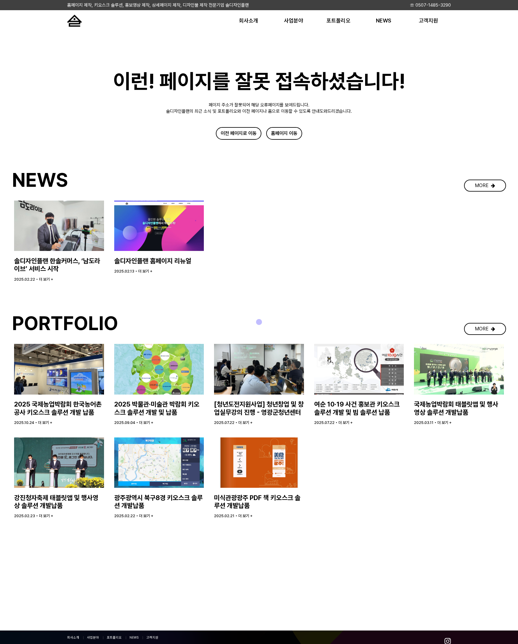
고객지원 (152, 638)
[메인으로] (74, 21)
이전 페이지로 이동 (239, 133)
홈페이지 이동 (284, 133)
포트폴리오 (114, 638)
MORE (483, 185)
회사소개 (73, 638)
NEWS (134, 638)
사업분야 (93, 638)
